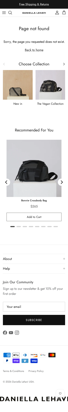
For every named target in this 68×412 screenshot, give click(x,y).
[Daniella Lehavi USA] (34, 13)
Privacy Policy (36, 371)
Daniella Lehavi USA (23, 381)
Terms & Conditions (13, 371)
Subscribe (34, 320)
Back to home (34, 50)
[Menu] (4, 13)
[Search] (12, 13)
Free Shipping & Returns (34, 4)
